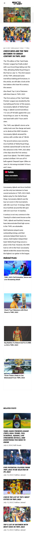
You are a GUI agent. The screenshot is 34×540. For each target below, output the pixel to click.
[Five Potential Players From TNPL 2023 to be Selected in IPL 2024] (17, 457)
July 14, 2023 (8, 475)
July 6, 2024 (7, 445)
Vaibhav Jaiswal (15, 48)
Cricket (21, 48)
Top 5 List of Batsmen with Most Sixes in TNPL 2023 (15, 525)
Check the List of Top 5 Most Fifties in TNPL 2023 (16, 498)
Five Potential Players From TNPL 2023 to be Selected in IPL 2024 (16, 469)
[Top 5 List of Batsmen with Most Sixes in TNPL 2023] (17, 514)
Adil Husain (17, 445)
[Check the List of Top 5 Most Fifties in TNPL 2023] (17, 486)
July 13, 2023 (6, 48)
